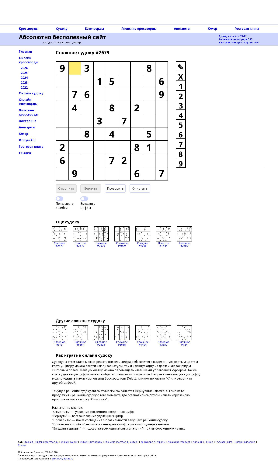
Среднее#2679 (59, 244)
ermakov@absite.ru (62, 458)
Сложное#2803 (101, 343)
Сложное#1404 (143, 343)
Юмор (212, 29)
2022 (24, 87)
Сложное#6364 (80, 343)
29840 (232, 36)
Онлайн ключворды (28, 102)
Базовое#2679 (101, 244)
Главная (25, 51)
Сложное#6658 (122, 343)
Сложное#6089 (122, 244)
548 (235, 39)
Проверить (115, 188)
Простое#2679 (80, 244)
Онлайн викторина (245, 442)
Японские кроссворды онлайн (121, 442)
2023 (24, 82)
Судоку (62, 29)
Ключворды (94, 29)
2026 (24, 68)
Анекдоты (182, 29)
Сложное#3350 (163, 343)
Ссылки (25, 153)
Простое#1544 (163, 244)
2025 (24, 73)
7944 (239, 42)
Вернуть (90, 188)
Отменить (66, 188)
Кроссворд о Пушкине (153, 442)
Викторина (27, 121)
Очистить (139, 188)
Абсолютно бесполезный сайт (62, 37)
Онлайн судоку (31, 93)
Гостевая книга (247, 29)
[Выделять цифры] (84, 198)
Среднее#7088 (142, 244)
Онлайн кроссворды (28, 60)
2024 (24, 78)
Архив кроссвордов (179, 442)
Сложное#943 (59, 343)
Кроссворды (28, 29)
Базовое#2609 (184, 244)
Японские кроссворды (139, 29)
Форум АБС (27, 140)
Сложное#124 (184, 343)
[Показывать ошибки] (59, 198)
